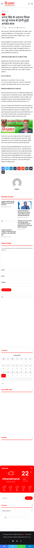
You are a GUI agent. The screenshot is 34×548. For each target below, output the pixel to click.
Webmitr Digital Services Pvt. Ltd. (22, 537)
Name (3, 270)
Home (4, 11)
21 (21, 372)
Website (3, 282)
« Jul (2, 383)
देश (7, 11)
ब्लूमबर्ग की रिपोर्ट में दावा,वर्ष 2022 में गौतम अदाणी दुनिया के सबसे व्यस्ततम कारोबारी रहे (24, 213)
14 (21, 369)
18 (8, 372)
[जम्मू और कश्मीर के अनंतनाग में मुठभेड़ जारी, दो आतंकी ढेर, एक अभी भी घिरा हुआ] (8, 224)
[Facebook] (3, 168)
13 (17, 369)
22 (26, 372)
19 (12, 372)
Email (3, 276)
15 (26, 369)
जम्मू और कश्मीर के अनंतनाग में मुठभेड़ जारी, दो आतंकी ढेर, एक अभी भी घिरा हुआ (8, 232)
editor (5, 27)
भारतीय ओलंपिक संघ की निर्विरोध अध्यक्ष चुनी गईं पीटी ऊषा (7, 203)
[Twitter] (7, 168)
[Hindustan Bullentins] (9, 3)
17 (3, 372)
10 (3, 369)
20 (17, 372)
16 (30, 369)
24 (3, 375)
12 (12, 369)
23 (30, 372)
